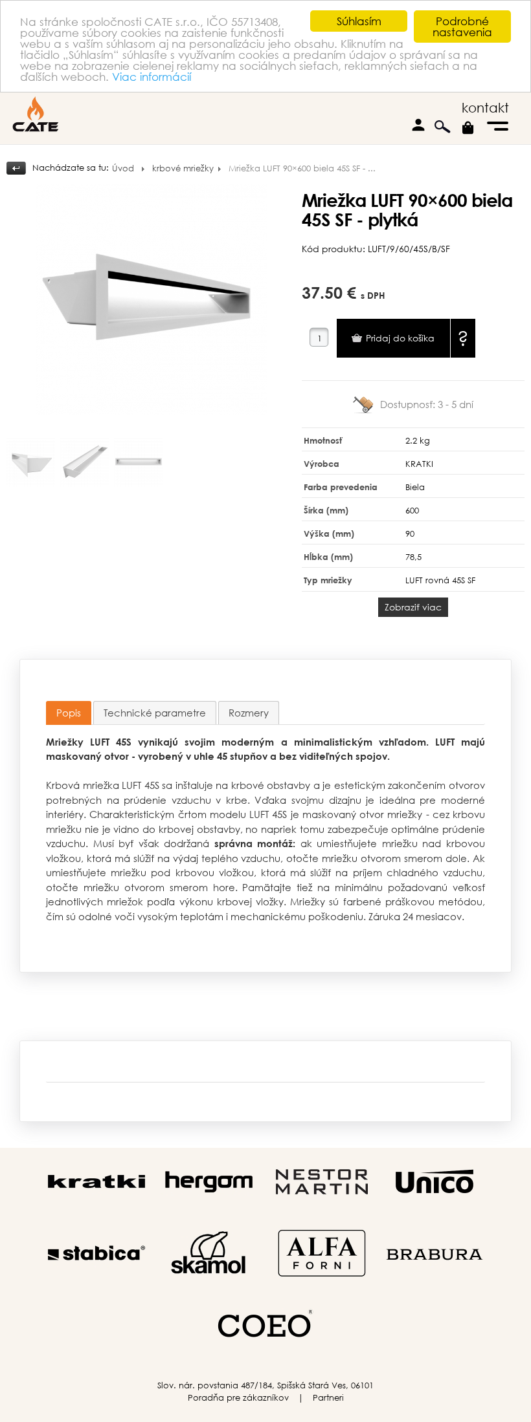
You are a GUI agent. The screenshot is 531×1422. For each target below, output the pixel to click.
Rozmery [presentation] (249, 712)
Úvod (123, 168)
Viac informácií (151, 76)
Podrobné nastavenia (462, 26)
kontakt (485, 107)
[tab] (68, 713)
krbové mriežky (183, 168)
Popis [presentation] (68, 712)
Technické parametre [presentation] (155, 712)
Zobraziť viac (413, 607)
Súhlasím (359, 21)
